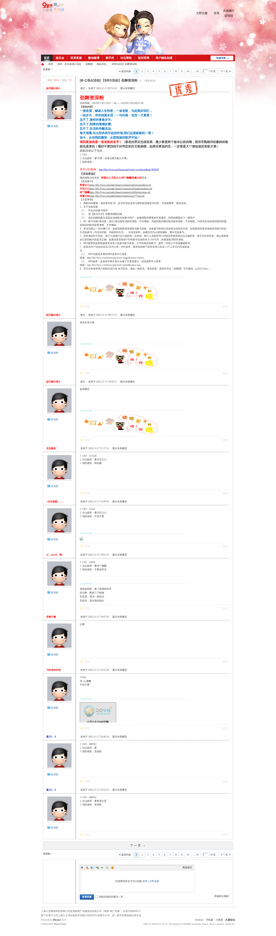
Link (97, 867)
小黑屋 (219, 919)
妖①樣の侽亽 (53, 88)
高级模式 (187, 867)
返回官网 (143, 57)
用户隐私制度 (164, 57)
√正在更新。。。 (55, 501)
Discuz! (57, 919)
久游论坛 (42, 64)
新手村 (110, 57)
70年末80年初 (53, 670)
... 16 (196, 71)
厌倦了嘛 (51, 616)
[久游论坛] (52, 10)
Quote (102, 867)
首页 (47, 57)
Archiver (199, 919)
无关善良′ (51, 448)
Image (92, 867)
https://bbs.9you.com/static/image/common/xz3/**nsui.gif (117, 195)
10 (188, 71)
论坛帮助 (126, 57)
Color (87, 867)
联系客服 (76, 57)
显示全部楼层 (127, 88)
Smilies (112, 867)
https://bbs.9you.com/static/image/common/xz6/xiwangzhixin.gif (120, 185)
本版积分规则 (221, 896)
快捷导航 (221, 58)
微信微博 (93, 57)
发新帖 (46, 69)
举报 (225, 306)
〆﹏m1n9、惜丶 (55, 554)
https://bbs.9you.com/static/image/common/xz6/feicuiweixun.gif (120, 192)
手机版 (209, 919)
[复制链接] (150, 80)
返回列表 (126, 71)
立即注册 (202, 13)
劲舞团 (89, 64)
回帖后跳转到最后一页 (111, 896)
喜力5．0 (51, 736)
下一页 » (138, 845)
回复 (87, 306)
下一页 (224, 71)
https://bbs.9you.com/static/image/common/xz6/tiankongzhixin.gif (121, 188)
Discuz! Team (60, 924)
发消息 (54, 126)
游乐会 (60, 57)
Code (107, 867)
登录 (216, 13)
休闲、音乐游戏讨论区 (69, 64)
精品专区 (101, 64)
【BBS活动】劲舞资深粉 (124, 64)
